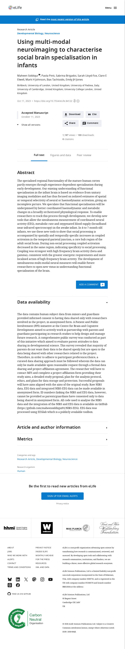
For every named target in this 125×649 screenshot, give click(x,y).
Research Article (26, 29)
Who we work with (17, 555)
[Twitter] (26, 581)
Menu (108, 8)
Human (21, 471)
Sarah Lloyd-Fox (87, 76)
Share (72, 123)
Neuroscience (52, 34)
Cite (94, 114)
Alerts (10, 559)
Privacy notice (62, 503)
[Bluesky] (9, 581)
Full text (39, 155)
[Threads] (9, 587)
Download (74, 114)
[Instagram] (42, 581)
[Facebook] (18, 587)
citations (68, 139)
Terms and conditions (19, 567)
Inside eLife (42, 551)
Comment (94, 124)
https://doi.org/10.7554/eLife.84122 (53, 101)
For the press (43, 559)
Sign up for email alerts (62, 496)
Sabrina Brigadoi (66, 76)
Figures (60, 155)
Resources (41, 563)
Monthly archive (45, 555)
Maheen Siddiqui (27, 76)
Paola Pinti (48, 76)
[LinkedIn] (18, 581)
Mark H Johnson (35, 80)
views (68, 135)
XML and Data (42, 567)
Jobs (9, 551)
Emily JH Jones (74, 80)
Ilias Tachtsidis (55, 80)
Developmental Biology (30, 34)
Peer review (84, 155)
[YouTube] (50, 581)
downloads (86, 135)
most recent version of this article (70, 20)
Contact (11, 563)
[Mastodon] (34, 581)
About (10, 547)
